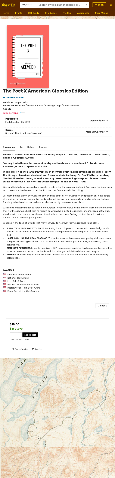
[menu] (57, 13)
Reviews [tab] (43, 147)
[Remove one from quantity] (12, 334)
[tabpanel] (57, 226)
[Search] (86, 5)
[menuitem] (6, 13)
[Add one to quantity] (20, 334)
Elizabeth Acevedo (13, 97)
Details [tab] (30, 147)
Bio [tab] (21, 147)
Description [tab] (9, 147)
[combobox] (28, 4)
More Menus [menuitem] (101, 13)
